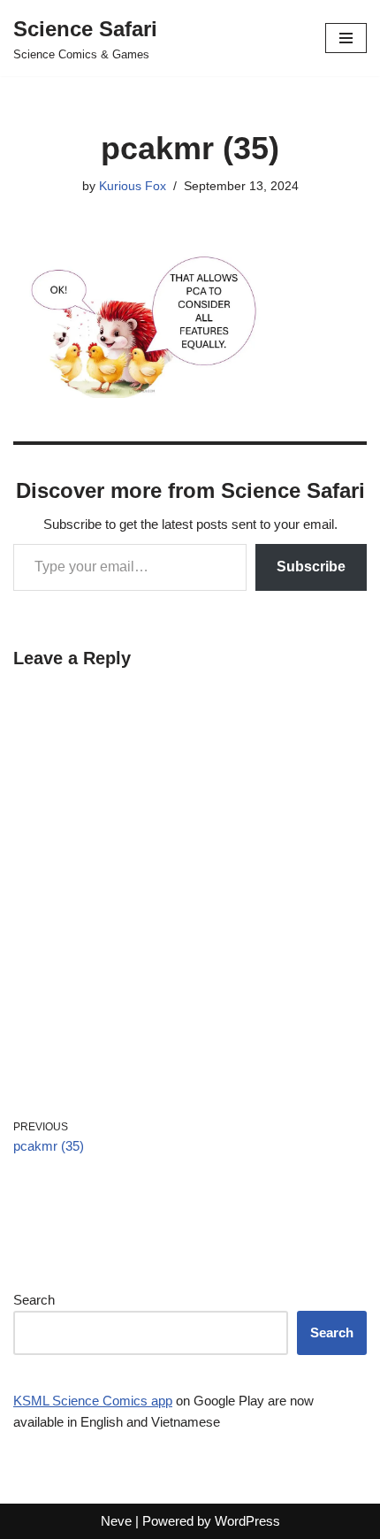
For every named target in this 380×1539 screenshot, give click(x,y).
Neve (116, 1520)
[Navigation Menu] (346, 38)
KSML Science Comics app (92, 1400)
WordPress (247, 1520)
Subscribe (311, 566)
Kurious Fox (132, 186)
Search (34, 1299)
